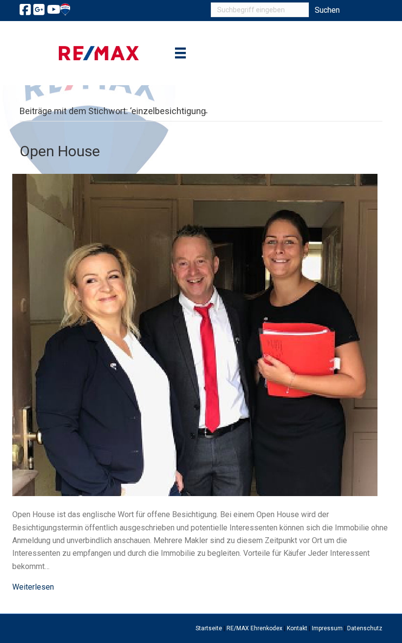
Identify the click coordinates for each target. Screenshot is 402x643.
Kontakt (297, 628)
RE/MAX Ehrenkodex (254, 628)
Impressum (327, 628)
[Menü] (180, 53)
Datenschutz (364, 628)
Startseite (209, 628)
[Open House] (194, 334)
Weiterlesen (33, 587)
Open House (60, 151)
